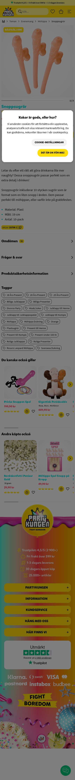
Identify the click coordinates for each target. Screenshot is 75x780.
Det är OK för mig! (53, 153)
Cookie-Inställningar (49, 142)
